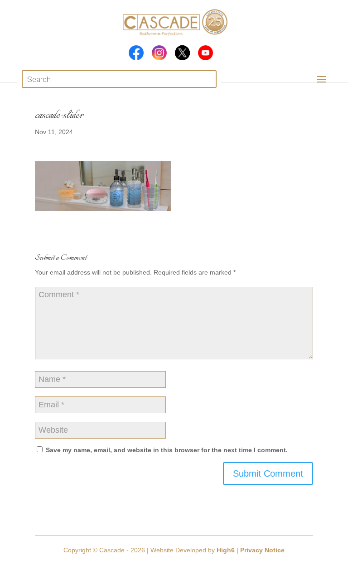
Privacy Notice (262, 550)
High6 (226, 550)
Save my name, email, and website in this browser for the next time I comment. (167, 450)
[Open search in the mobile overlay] (119, 79)
